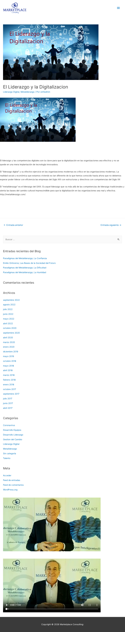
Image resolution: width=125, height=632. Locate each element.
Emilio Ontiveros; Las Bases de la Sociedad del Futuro (29, 263)
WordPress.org (10, 489)
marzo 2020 (9, 342)
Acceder (7, 475)
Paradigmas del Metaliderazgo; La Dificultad (24, 267)
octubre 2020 (9, 328)
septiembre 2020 (11, 333)
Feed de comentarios (13, 485)
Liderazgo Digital (11, 92)
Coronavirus (9, 425)
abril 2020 (8, 337)
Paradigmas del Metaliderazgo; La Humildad (24, 272)
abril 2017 (7, 408)
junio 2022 (8, 314)
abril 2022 (8, 323)
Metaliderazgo (27, 92)
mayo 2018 (8, 366)
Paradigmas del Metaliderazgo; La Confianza (25, 258)
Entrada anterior (13, 225)
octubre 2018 (9, 361)
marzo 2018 (8, 375)
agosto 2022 (9, 304)
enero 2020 (8, 347)
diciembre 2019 (10, 351)
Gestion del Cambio (12, 439)
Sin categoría (9, 453)
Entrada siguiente (111, 225)
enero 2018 (8, 384)
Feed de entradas (11, 480)
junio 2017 (8, 403)
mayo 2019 (8, 356)
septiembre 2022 (11, 300)
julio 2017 (7, 398)
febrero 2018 (9, 380)
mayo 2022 (8, 319)
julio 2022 (7, 309)
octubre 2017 (9, 389)
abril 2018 (7, 370)
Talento (6, 458)
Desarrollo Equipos (12, 430)
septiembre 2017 (11, 394)
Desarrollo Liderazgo (13, 434)
